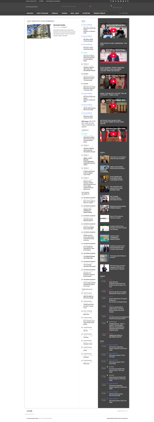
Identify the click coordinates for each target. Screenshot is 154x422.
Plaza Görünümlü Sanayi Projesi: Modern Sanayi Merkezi (89, 322)
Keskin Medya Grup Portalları (53, 1)
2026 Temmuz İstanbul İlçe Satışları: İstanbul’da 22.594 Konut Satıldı (118, 348)
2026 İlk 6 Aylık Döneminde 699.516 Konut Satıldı (116, 394)
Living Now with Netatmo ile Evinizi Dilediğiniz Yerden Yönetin (89, 173)
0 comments (64, 27)
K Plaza (85, 350)
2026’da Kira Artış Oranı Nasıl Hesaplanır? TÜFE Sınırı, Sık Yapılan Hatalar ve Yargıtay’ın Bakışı (117, 268)
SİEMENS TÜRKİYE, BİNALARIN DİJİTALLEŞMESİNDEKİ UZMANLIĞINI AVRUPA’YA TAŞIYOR (89, 161)
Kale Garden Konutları (59, 25)
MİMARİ (111, 280)
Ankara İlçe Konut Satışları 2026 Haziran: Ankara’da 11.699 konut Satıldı (89, 88)
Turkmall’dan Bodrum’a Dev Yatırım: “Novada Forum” (88, 306)
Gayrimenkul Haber (33, 418)
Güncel (85, 52)
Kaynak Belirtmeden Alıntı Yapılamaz (117, 418)
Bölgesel (85, 73)
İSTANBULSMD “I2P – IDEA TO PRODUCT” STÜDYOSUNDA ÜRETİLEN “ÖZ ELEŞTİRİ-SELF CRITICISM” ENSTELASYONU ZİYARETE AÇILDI (117, 327)
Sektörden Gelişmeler (89, 197)
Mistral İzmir (86, 314)
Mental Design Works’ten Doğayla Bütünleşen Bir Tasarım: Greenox (117, 292)
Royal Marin (86, 357)
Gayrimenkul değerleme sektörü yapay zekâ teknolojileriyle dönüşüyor (89, 69)
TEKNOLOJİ (86, 64)
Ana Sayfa (30, 13)
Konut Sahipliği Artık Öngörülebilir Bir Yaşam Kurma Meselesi (88, 248)
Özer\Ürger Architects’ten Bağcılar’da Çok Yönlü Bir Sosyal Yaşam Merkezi (120, 317)
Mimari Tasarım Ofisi (31, 1)
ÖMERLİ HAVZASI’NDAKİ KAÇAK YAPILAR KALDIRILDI (117, 167)
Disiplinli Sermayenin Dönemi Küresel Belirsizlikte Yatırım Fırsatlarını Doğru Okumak (117, 247)
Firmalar (55, 13)
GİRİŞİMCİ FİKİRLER (99, 13)
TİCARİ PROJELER (87, 293)
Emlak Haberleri (87, 24)
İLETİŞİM (41, 1)
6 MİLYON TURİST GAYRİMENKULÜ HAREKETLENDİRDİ (87, 211)
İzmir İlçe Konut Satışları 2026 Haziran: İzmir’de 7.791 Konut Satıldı (89, 78)
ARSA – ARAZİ (75, 13)
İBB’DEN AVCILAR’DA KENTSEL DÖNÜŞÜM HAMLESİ (118, 207)
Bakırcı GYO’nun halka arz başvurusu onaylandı (116, 217)
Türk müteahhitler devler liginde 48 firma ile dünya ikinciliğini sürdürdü (116, 188)
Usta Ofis (85, 330)
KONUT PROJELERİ (42, 13)
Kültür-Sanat (113, 321)
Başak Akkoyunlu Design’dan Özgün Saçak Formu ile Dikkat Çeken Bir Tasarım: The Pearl (117, 284)
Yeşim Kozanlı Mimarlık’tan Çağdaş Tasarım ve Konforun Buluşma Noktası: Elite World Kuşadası (116, 309)
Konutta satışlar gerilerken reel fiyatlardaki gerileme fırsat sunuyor (89, 284)
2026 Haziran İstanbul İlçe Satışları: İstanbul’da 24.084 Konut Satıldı (118, 387)
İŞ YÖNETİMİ (86, 13)
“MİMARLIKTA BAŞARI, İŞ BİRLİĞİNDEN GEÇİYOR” (115, 336)
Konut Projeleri (32, 26)
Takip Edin (124, 13)
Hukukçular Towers (87, 344)
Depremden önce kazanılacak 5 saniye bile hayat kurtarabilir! (89, 274)
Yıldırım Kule (86, 363)
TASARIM (64, 13)
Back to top (121, 411)
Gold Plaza (85, 337)
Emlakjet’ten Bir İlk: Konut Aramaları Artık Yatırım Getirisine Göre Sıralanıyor (118, 227)
